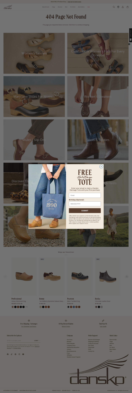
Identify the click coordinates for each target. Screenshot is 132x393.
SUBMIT (84, 210)
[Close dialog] (101, 166)
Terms (86, 223)
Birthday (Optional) (76, 200)
